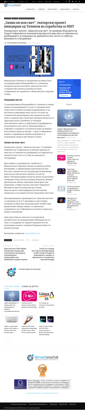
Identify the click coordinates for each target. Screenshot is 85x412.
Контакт (40, 1)
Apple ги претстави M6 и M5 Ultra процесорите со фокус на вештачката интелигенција (46, 330)
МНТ (28, 240)
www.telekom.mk (32, 233)
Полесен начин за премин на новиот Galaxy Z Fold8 (73, 189)
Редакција (56, 1)
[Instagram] (69, 1)
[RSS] (76, 1)
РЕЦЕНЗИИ (65, 9)
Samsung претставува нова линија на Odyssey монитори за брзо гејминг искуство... (73, 174)
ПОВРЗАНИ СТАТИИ (12, 286)
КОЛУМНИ (52, 9)
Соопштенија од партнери (16, 43)
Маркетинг (48, 1)
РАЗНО (76, 9)
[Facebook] (66, 1)
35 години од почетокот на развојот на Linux (46, 305)
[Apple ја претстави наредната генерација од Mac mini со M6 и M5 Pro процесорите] (29, 319)
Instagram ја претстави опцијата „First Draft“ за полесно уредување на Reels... (74, 203)
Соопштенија (35, 240)
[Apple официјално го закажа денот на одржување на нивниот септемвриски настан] (11, 296)
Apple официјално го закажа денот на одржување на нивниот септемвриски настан (11, 307)
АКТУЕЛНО (7, 18)
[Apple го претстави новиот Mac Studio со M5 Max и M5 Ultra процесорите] (11, 319)
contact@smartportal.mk (49, 393)
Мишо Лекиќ (61, 137)
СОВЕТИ (41, 9)
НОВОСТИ (30, 9)
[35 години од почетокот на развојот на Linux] (46, 296)
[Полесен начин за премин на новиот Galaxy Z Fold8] (61, 188)
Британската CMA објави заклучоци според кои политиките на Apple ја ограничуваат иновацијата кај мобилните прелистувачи (15, 254)
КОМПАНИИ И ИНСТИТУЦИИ (26, 18)
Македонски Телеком (18, 240)
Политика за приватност (38, 404)
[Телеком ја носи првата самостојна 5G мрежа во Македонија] (29, 296)
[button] (78, 5)
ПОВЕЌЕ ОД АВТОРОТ (30, 286)
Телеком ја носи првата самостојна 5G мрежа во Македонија (29, 305)
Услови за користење (18, 404)
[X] (79, 1)
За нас (34, 1)
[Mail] (72, 1)
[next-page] (8, 338)
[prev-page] (5, 338)
